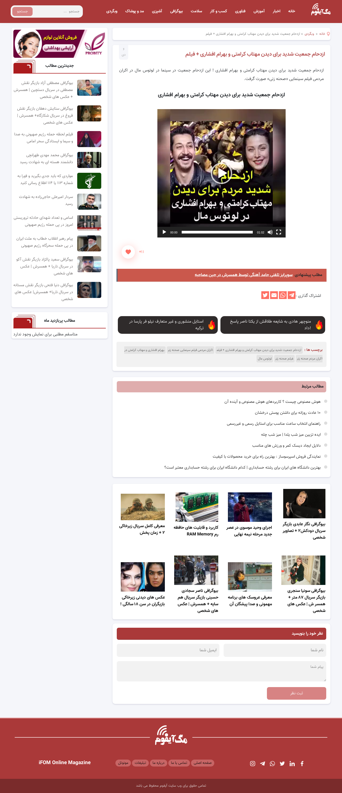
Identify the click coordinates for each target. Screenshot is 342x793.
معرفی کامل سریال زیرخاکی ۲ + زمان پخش (142, 529)
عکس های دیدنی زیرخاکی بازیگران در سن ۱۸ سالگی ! (142, 601)
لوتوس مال (265, 358)
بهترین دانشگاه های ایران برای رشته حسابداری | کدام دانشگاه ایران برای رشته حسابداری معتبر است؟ (243, 468)
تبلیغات (140, 763)
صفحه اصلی (203, 763)
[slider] (217, 232)
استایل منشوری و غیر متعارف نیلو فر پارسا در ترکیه (166, 325)
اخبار (276, 11)
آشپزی (157, 11)
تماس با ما (179, 763)
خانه (291, 11)
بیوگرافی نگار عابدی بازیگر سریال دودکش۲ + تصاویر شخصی (304, 531)
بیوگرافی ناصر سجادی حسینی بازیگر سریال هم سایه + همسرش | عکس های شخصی (198, 601)
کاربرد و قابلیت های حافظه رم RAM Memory (196, 531)
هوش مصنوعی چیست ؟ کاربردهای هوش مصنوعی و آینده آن (273, 402)
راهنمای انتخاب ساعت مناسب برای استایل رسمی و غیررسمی (274, 424)
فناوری (240, 11)
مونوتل (123, 763)
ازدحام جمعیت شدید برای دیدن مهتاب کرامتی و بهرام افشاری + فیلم (255, 54)
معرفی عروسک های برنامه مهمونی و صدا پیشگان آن (250, 601)
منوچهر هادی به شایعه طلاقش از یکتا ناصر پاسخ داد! (270, 325)
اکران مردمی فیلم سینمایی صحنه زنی (190, 350)
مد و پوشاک (134, 11)
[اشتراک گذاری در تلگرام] (292, 298)
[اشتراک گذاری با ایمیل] (274, 298)
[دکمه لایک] (128, 252)
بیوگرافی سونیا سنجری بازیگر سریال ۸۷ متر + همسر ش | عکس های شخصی (306, 601)
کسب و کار (218, 11)
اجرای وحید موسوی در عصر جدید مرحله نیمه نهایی (249, 531)
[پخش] (164, 232)
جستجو (22, 11)
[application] (221, 173)
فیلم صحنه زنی (284, 358)
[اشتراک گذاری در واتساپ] (283, 298)
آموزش (259, 11)
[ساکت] (270, 232)
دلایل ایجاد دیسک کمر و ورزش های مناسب (287, 446)
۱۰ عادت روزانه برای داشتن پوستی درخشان (288, 413)
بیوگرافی (176, 11)
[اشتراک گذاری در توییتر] (265, 298)
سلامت (196, 11)
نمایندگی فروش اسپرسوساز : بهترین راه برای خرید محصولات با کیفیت (267, 457)
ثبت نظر (296, 693)
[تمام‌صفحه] (278, 232)
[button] (221, 173)
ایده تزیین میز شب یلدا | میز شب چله (291, 435)
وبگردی (111, 11)
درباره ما (159, 763)
